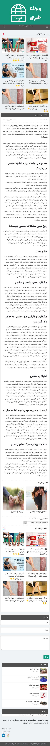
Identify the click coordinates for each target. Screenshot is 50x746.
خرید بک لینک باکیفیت (41, 715)
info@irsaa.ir (6, 731)
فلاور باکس (31, 715)
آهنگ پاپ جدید (22, 715)
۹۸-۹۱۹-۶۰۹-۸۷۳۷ (6, 729)
